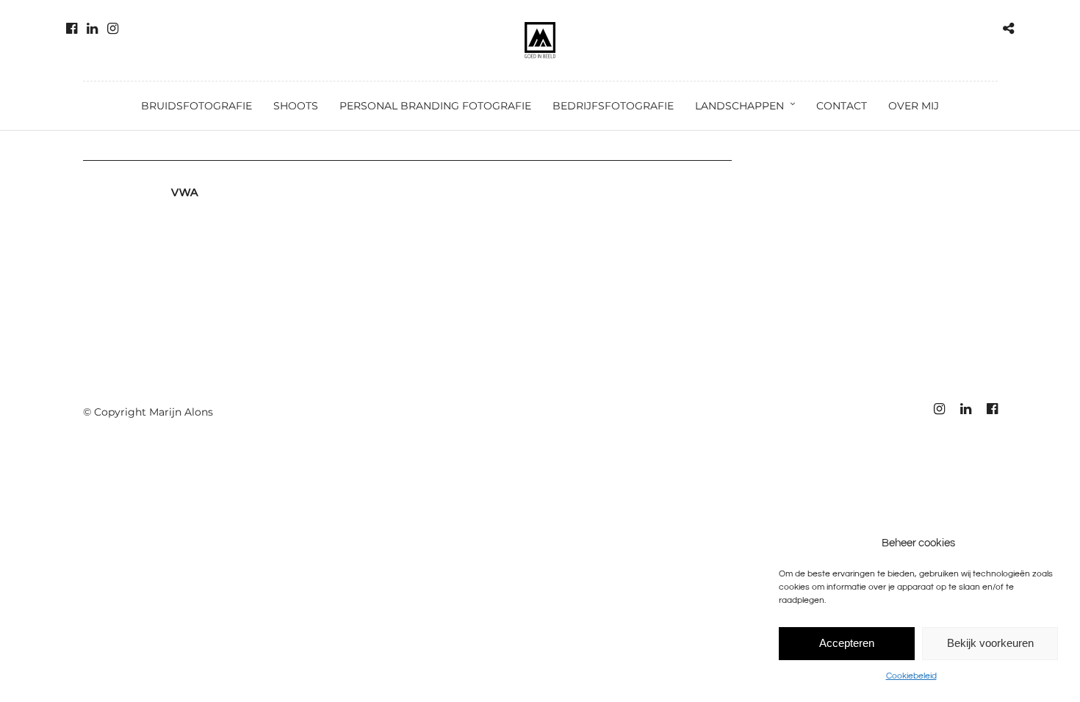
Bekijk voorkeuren (990, 643)
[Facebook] (71, 28)
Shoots (295, 105)
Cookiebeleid (911, 676)
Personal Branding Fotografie (435, 105)
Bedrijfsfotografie (613, 105)
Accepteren (846, 643)
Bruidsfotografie (196, 105)
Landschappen (739, 105)
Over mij (913, 105)
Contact (841, 105)
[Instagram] (112, 28)
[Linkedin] (92, 28)
